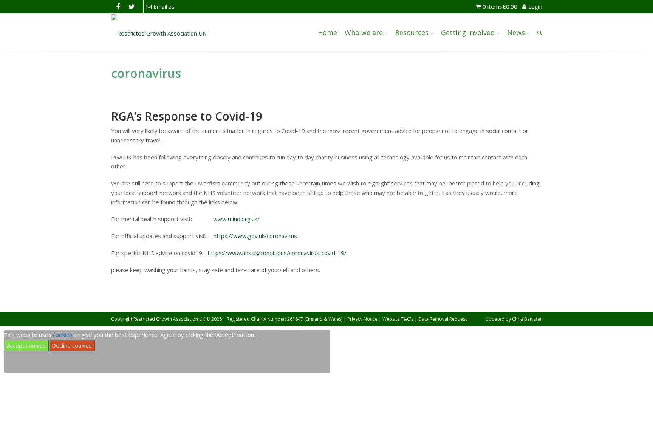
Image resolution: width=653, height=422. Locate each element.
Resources (412, 32)
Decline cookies (72, 345)
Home (327, 32)
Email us (164, 6)
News (516, 32)
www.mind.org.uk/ (236, 219)
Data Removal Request (442, 319)
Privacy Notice (362, 319)
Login (535, 6)
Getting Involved (468, 32)
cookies (63, 335)
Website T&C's (397, 319)
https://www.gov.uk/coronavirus (255, 236)
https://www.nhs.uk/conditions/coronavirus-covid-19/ (277, 253)
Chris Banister (527, 319)
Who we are (364, 32)
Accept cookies (26, 345)
